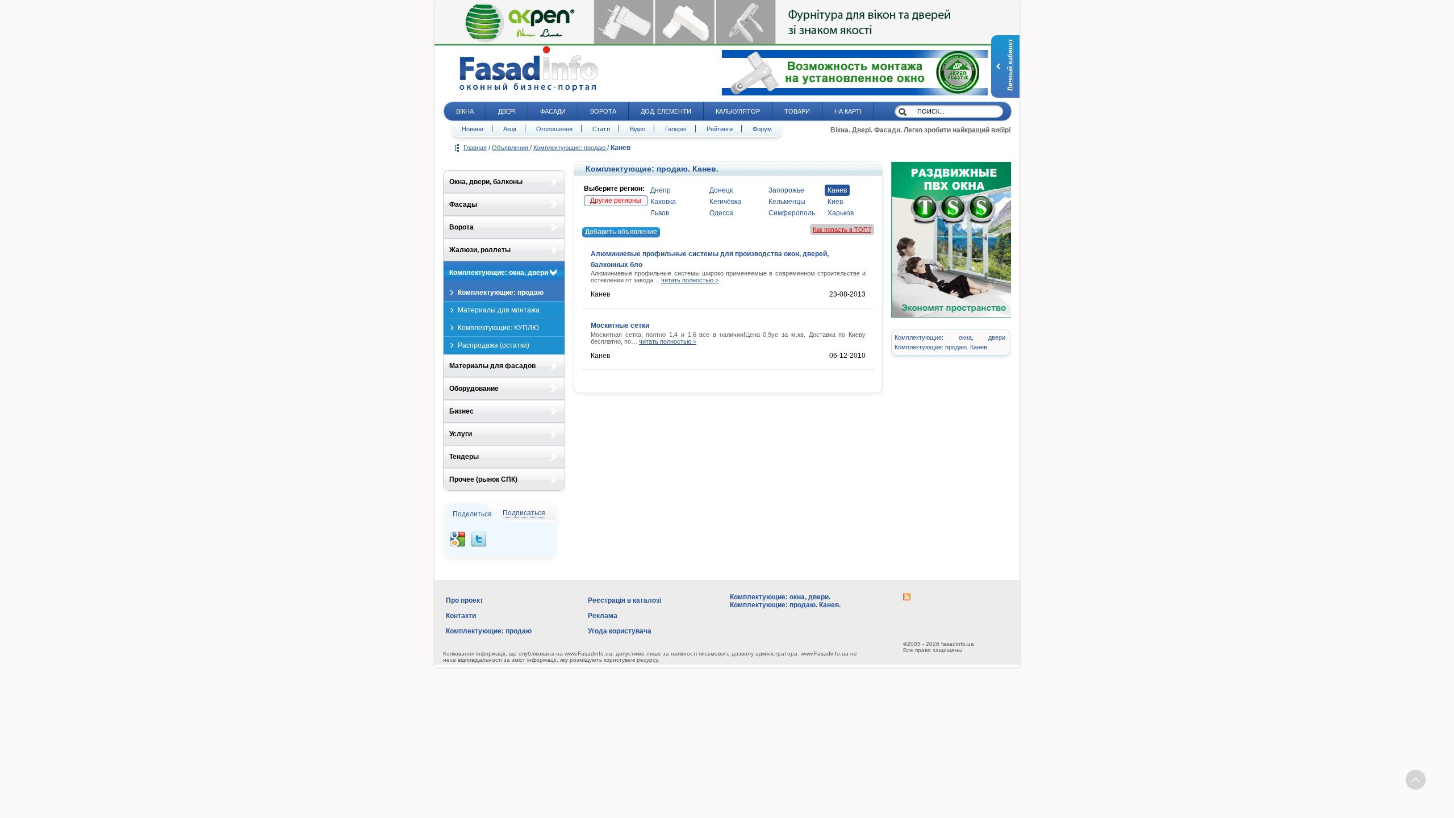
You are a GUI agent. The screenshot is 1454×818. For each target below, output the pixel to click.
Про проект (464, 600)
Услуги (460, 434)
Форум (762, 129)
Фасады (463, 204)
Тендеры (464, 457)
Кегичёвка (725, 202)
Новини (472, 129)
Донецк (721, 190)
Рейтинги (720, 129)
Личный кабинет (1009, 65)
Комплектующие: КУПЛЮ (498, 328)
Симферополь (791, 213)
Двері (507, 111)
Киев (835, 202)
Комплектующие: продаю (570, 147)
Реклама (602, 616)
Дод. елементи (666, 111)
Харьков (841, 213)
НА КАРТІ (848, 111)
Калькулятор (738, 111)
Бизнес (461, 411)
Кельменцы (786, 202)
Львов (659, 213)
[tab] (504, 181)
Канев (837, 190)
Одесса (721, 213)
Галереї (676, 129)
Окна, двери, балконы (486, 182)
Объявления (511, 147)
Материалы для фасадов (492, 366)
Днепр (660, 190)
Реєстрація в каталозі (624, 600)
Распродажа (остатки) (493, 345)
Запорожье (786, 190)
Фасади (553, 111)
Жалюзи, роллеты (480, 250)
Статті (601, 129)
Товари (797, 111)
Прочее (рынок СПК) (483, 479)
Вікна (465, 111)
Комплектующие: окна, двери (498, 273)
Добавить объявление (621, 232)
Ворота (603, 111)
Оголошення (554, 129)
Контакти (461, 616)
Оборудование (474, 389)
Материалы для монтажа (499, 310)
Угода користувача (619, 631)
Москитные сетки (620, 325)
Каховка (663, 202)
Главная (475, 147)
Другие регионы (615, 200)
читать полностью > (689, 280)
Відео (637, 129)
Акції (509, 129)
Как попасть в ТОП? (842, 229)
